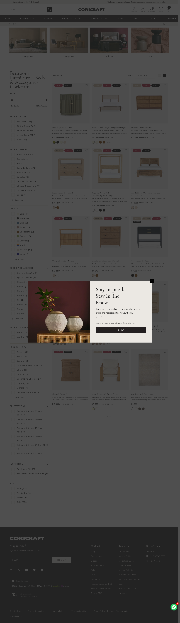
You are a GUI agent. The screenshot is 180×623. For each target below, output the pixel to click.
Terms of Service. (129, 323)
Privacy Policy (113, 323)
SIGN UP (121, 330)
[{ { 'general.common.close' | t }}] (152, 281)
